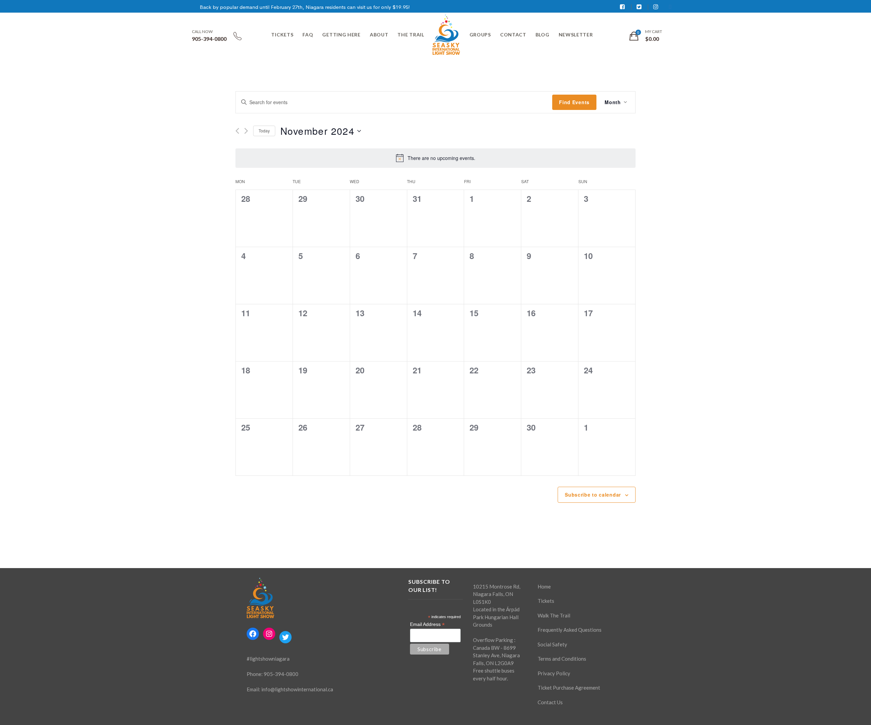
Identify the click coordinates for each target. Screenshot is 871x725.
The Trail (410, 34)
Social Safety (552, 644)
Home (544, 586)
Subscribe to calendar (593, 494)
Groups (480, 34)
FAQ (307, 34)
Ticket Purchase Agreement (569, 687)
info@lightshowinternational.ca (297, 689)
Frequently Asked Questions (570, 630)
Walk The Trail (554, 615)
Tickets (282, 34)
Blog (542, 34)
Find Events (574, 102)
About (379, 34)
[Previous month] (237, 131)
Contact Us (550, 702)
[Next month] (246, 131)
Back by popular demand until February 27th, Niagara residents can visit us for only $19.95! (305, 7)
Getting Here (341, 34)
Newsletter (576, 34)
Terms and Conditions (562, 659)
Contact (513, 34)
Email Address (427, 624)
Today (264, 130)
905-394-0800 (281, 674)
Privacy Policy (554, 673)
